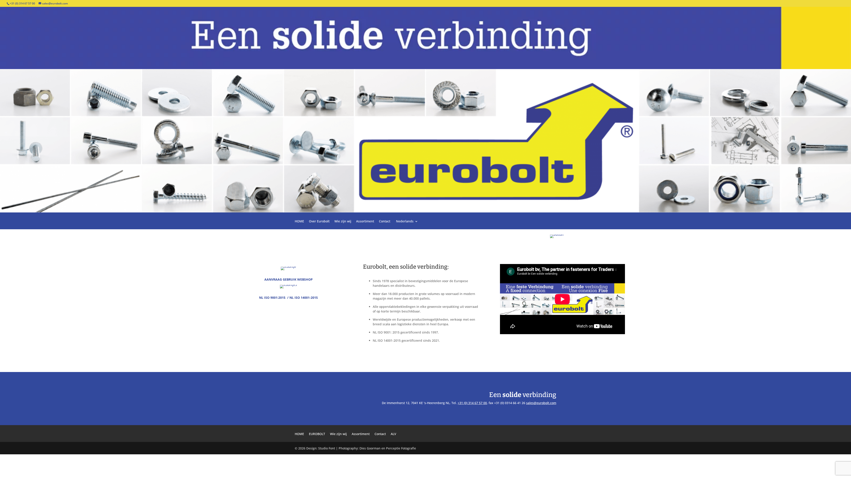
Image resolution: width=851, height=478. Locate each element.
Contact (384, 221)
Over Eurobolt (319, 221)
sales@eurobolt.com (541, 403)
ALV (393, 434)
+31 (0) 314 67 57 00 (472, 403)
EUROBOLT (317, 434)
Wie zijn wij (342, 221)
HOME (299, 221)
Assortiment (365, 221)
